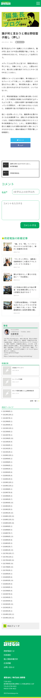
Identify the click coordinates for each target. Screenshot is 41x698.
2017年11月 (7, 557)
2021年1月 (6, 452)
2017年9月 (6, 563)
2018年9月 (6, 526)
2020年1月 (6, 479)
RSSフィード (13, 625)
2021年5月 (6, 442)
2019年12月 (7, 482)
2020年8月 (6, 462)
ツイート (21, 140)
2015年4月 (6, 601)
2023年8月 (6, 411)
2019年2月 (6, 509)
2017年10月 (7, 560)
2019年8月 (6, 489)
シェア (21, 145)
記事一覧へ (34, 401)
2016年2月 (6, 584)
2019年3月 (6, 506)
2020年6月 (6, 465)
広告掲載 (7, 663)
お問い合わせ (9, 667)
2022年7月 (6, 418)
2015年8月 (6, 591)
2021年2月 (6, 448)
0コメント (21, 42)
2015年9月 (6, 587)
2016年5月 (6, 574)
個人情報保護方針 (11, 659)
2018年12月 (7, 516)
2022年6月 (6, 421)
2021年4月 (6, 445)
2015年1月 (6, 611)
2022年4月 (6, 425)
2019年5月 (6, 499)
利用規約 (7, 655)
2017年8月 (6, 567)
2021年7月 (6, 435)
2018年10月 (7, 523)
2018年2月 (6, 546)
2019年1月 (6, 513)
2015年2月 (6, 607)
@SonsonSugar (14, 352)
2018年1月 (6, 550)
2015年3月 (6, 604)
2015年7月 (6, 594)
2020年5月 (6, 469)
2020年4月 (6, 472)
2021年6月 (6, 438)
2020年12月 (7, 455)
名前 (5, 192)
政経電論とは (9, 651)
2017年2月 (6, 570)
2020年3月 (6, 475)
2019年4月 (6, 503)
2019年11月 (7, 486)
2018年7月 (6, 533)
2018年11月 (7, 519)
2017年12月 (7, 553)
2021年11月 (7, 428)
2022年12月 (7, 415)
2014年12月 (7, 614)
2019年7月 (6, 492)
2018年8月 (6, 530)
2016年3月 (6, 580)
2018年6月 (6, 536)
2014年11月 (7, 618)
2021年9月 (6, 431)
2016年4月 (6, 577)
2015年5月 (6, 597)
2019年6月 (6, 496)
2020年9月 (6, 459)
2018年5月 (6, 540)
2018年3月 (6, 543)
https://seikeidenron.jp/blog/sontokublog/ (18, 356)
